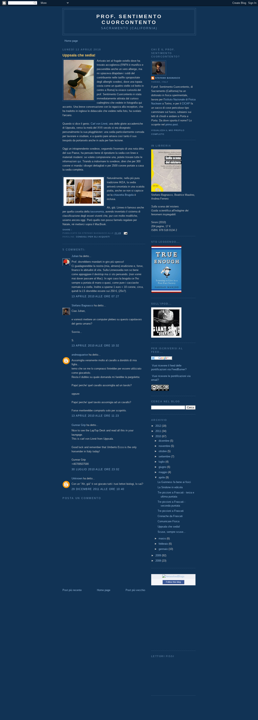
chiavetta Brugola (123, 194)
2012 (158, 425)
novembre (165, 445)
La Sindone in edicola (170, 487)
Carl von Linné (99, 123)
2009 (158, 555)
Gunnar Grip (79, 425)
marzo (163, 538)
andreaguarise (80, 354)
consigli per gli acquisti (93, 237)
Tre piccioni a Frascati (171, 510)
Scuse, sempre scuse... (172, 531)
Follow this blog (173, 582)
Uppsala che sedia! (78, 55)
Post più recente (72, 590)
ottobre (163, 451)
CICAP (186, 103)
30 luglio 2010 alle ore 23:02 (96, 469)
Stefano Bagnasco (82, 305)
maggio (163, 472)
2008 (158, 560)
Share (66, 230)
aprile (162, 477)
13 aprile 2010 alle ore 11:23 (95, 415)
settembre (165, 456)
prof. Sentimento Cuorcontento (129, 19)
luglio (162, 461)
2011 (158, 431)
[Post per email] (125, 233)
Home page (71, 40)
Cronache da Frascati (170, 516)
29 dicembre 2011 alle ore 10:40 (98, 489)
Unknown (77, 478)
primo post (171, 124)
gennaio (164, 548)
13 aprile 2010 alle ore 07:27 (95, 296)
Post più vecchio (135, 590)
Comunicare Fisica (168, 521)
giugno (163, 466)
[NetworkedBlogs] (173, 576)
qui (79, 161)
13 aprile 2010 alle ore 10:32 (95, 345)
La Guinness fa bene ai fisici (174, 482)
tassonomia (97, 211)
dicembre (164, 440)
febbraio (164, 543)
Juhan (75, 256)
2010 (158, 436)
